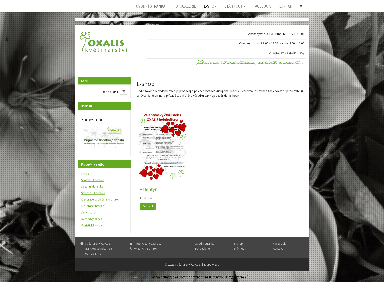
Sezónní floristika (92, 186)
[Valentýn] (163, 145)
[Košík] (300, 6)
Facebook (262, 6)
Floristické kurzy (91, 225)
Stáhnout (233, 6)
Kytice (85, 173)
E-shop (210, 6)
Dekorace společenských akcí (100, 199)
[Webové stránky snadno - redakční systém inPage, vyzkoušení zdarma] (141, 277)
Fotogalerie (184, 6)
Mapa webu (211, 264)
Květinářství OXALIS (188, 264)
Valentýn (149, 189)
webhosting (200, 277)
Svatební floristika (92, 180)
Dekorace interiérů (93, 206)
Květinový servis (91, 219)
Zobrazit (147, 206)
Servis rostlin (89, 212)
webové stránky (162, 277)
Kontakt (286, 6)
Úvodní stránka (150, 6)
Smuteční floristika (93, 193)
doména (184, 277)
